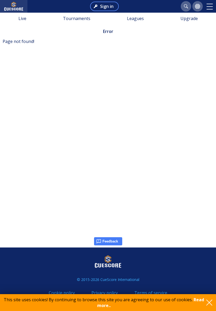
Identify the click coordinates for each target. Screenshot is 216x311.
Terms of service (150, 293)
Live (22, 18)
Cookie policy (62, 293)
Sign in (107, 6)
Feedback (110, 241)
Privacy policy (104, 293)
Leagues (135, 18)
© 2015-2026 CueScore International (108, 279)
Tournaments (76, 18)
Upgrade (189, 18)
